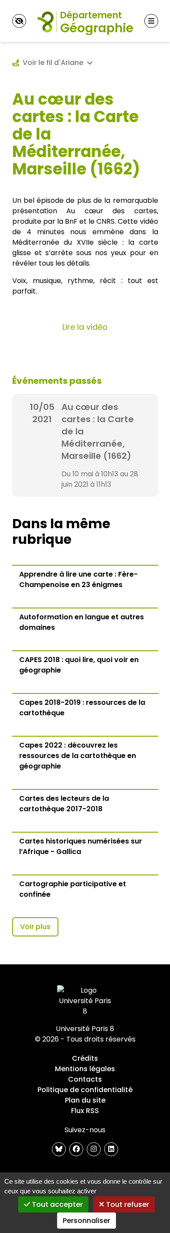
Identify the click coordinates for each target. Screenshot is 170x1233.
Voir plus (35, 927)
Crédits (85, 1058)
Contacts (85, 1079)
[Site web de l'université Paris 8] (85, 1001)
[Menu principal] (151, 21)
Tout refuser (126, 1204)
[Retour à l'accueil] (85, 21)
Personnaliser (86, 1221)
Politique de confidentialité (85, 1090)
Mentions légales (85, 1069)
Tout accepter (56, 1204)
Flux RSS (85, 1111)
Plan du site (85, 1100)
